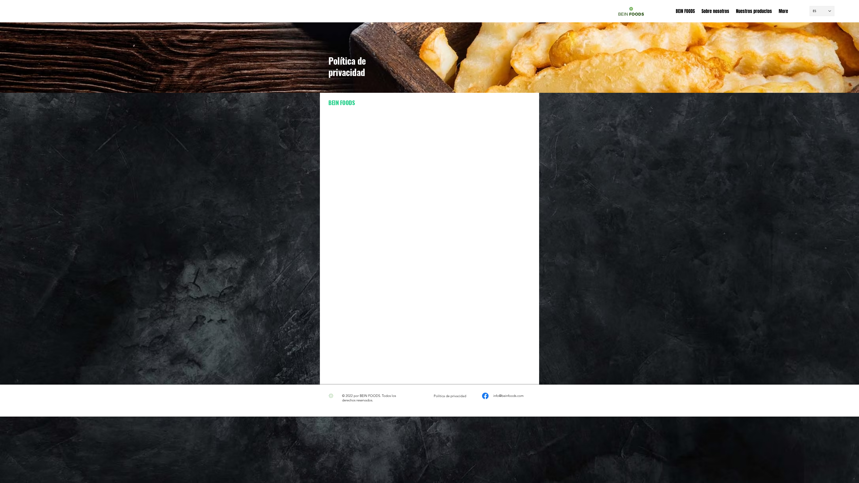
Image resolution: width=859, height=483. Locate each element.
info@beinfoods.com (508, 396)
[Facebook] (485, 396)
